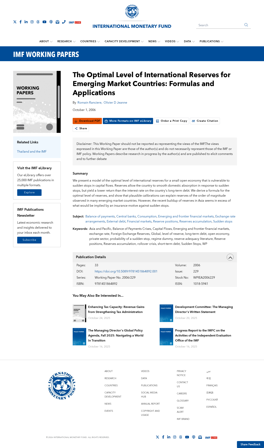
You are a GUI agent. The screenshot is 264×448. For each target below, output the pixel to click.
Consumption (147, 216)
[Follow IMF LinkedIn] (26, 22)
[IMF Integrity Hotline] (64, 22)
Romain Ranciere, (89, 102)
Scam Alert (180, 410)
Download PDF (89, 121)
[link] (76, 128)
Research (64, 41)
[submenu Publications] (222, 41)
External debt (116, 221)
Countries (88, 41)
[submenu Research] (74, 41)
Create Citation (207, 121)
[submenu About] (51, 41)
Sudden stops (222, 221)
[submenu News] (159, 41)
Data (187, 41)
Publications (210, 41)
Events (109, 411)
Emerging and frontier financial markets (186, 216)
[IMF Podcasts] (193, 437)
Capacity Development (122, 41)
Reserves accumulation (195, 221)
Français (212, 386)
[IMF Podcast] (51, 22)
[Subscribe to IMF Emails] (57, 22)
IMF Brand (183, 419)
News (152, 41)
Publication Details (91, 257)
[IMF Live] (75, 22)
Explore (29, 192)
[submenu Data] (193, 41)
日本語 (209, 393)
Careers (182, 394)
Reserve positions (165, 221)
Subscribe (29, 240)
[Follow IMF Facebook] (21, 22)
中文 (208, 378)
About (44, 41)
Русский (212, 400)
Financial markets (139, 221)
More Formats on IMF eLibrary (130, 121)
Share (83, 128)
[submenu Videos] (177, 41)
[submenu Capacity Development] (142, 41)
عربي (208, 371)
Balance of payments (100, 216)
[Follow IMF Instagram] (32, 22)
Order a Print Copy (174, 121)
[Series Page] (37, 102)
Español (211, 407)
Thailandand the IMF (32, 151)
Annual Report (150, 404)
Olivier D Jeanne (115, 102)
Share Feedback (250, 444)
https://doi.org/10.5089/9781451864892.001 (126, 271)
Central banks (126, 216)
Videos (170, 41)
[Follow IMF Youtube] (44, 22)
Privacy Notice (181, 373)
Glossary (183, 401)
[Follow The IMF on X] (15, 22)
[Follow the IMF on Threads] (38, 22)
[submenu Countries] (98, 41)
